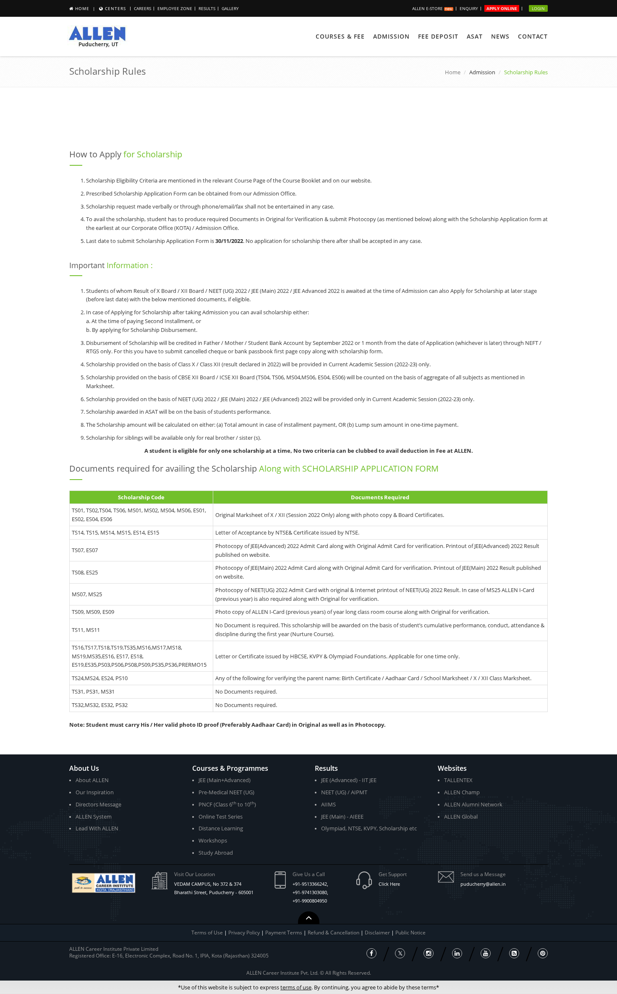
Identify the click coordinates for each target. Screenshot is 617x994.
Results (207, 8)
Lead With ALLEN (97, 828)
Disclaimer (378, 932)
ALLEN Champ (462, 792)
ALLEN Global (461, 816)
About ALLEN (92, 780)
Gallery (230, 8)
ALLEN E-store (428, 8)
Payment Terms (284, 932)
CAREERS (142, 8)
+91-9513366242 (310, 884)
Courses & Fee (340, 36)
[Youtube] (486, 953)
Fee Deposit (438, 36)
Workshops (213, 840)
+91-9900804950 (310, 900)
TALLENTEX (458, 780)
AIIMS (328, 804)
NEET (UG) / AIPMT (344, 792)
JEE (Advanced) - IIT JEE (348, 780)
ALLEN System (94, 816)
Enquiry (469, 8)
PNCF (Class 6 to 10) (227, 804)
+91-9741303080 (310, 892)
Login (538, 8)
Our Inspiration (95, 792)
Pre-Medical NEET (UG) (226, 792)
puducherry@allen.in (483, 884)
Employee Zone (174, 8)
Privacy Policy (244, 932)
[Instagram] (429, 953)
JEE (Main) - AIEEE (342, 816)
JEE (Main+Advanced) (225, 780)
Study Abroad (216, 852)
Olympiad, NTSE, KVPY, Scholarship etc (369, 828)
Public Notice (410, 932)
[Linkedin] (457, 953)
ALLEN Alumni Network (473, 804)
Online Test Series (221, 816)
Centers (115, 8)
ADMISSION (391, 36)
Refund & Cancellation (334, 932)
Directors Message (98, 804)
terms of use (295, 987)
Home (82, 8)
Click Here (389, 884)
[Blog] (514, 953)
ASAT (475, 36)
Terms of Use (207, 932)
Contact (533, 36)
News (500, 36)
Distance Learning (221, 828)
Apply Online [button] (501, 8)
